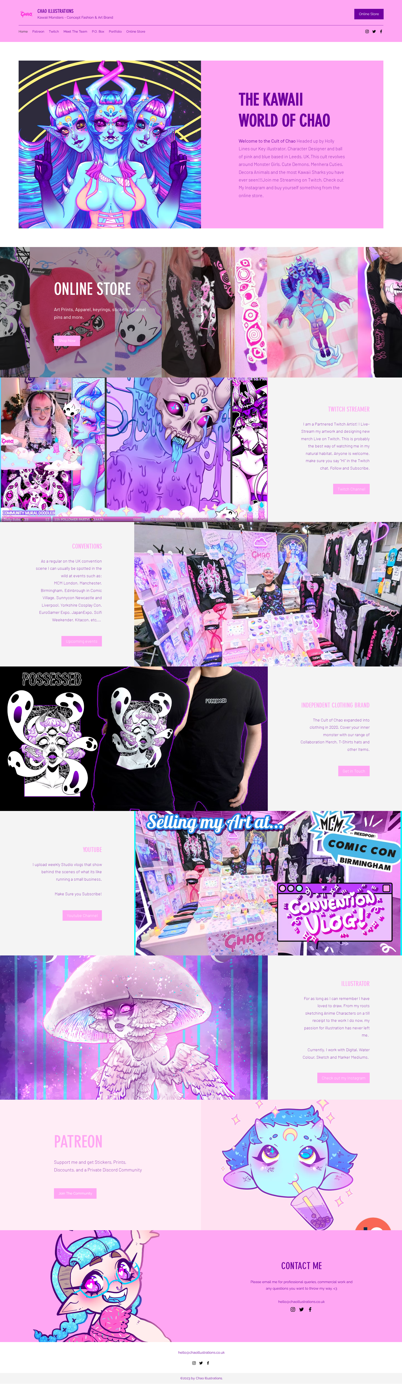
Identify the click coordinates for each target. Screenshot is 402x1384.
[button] (81, 641)
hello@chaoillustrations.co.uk (301, 1302)
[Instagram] (367, 31)
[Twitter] (374, 31)
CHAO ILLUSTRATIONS (55, 11)
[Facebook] (381, 31)
